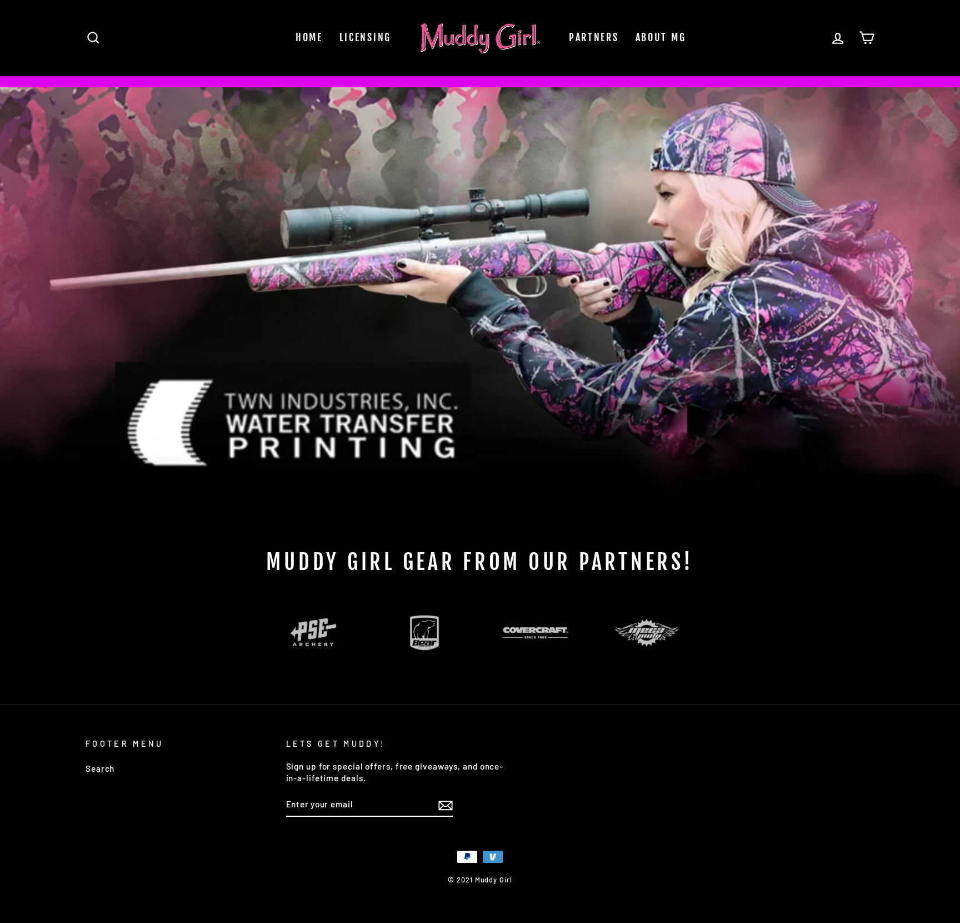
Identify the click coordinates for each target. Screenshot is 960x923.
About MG (661, 37)
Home (309, 37)
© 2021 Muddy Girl (480, 879)
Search (100, 768)
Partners (594, 37)
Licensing (365, 37)
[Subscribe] (445, 804)
